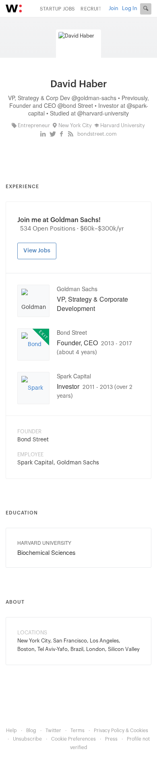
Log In (129, 8)
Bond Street (72, 332)
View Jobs (36, 251)
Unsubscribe (27, 739)
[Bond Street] (33, 345)
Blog (31, 730)
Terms (77, 730)
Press (111, 739)
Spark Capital (74, 376)
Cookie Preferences (73, 739)
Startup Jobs (57, 8)
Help (11, 730)
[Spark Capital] (33, 389)
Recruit (91, 8)
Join (113, 8)
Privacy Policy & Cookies (121, 730)
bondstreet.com (97, 133)
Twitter (53, 730)
